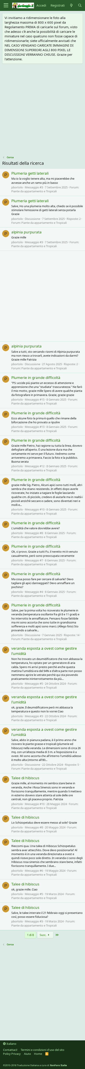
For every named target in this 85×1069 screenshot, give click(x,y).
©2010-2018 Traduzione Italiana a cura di (35, 1065)
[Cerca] (80, 5)
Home (38, 1054)
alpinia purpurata (26, 231)
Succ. (43, 935)
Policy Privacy (12, 1054)
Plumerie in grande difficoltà (35, 377)
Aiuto (27, 1054)
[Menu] (6, 5)
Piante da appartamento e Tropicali (34, 191)
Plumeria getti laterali (30, 173)
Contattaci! (10, 1050)
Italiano (11, 1044)
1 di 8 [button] (30, 935)
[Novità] (71, 5)
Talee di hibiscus (25, 777)
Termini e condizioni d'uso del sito (42, 1050)
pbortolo (17, 187)
